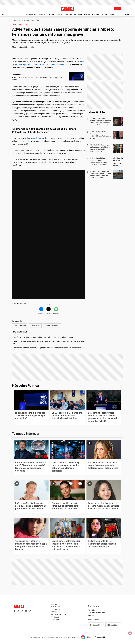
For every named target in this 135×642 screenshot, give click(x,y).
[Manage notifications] (130, 633)
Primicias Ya (78, 14)
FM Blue (54, 612)
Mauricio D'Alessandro (52, 325)
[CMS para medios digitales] (98, 637)
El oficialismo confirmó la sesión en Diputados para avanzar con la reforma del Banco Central (47, 348)
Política (51, 14)
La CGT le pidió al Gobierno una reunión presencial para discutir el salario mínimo (42, 337)
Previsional (95, 14)
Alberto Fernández (24, 20)
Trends (111, 14)
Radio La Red (128, 9)
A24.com (54, 604)
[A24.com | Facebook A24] (15, 611)
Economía (59, 14)
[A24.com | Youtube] (26, 611)
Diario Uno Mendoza (58, 614)
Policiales (87, 14)
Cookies (91, 615)
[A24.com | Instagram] (22, 611)
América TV (55, 619)
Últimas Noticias (30, 14)
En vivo (117, 9)
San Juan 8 (55, 617)
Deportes (104, 14)
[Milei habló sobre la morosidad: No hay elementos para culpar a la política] (76, 76)
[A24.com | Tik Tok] (30, 611)
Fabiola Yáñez (35, 20)
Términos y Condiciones (96, 613)
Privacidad (92, 610)
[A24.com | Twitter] (18, 611)
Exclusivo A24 (42, 14)
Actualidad (68, 14)
